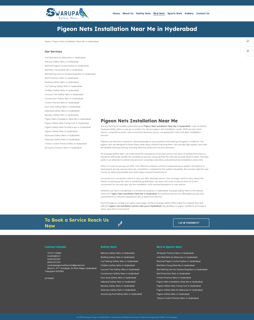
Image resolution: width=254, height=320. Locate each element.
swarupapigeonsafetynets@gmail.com (66, 265)
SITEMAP (49, 278)
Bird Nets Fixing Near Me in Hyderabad (64, 69)
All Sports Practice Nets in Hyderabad (63, 147)
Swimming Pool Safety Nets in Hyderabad (121, 294)
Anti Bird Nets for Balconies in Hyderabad (65, 57)
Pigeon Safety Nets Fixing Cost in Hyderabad (67, 123)
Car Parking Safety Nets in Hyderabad (63, 86)
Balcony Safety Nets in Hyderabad (61, 61)
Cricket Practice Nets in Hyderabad (62, 102)
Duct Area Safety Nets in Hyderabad (62, 106)
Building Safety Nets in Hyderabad (61, 82)
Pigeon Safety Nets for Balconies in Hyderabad (68, 127)
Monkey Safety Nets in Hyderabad (61, 115)
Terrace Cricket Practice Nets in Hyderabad (66, 143)
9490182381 (54, 259)
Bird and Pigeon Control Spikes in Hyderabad (67, 65)
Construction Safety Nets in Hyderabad (64, 98)
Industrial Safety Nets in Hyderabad (62, 110)
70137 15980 (54, 253)
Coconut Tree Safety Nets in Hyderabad (64, 94)
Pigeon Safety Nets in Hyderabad (61, 131)
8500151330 (54, 262)
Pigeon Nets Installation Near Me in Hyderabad (68, 119)
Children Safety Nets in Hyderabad (62, 90)
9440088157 (54, 256)
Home (48, 41)
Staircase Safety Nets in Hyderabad (62, 135)
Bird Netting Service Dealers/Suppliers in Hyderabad (70, 74)
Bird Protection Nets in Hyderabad (61, 78)
